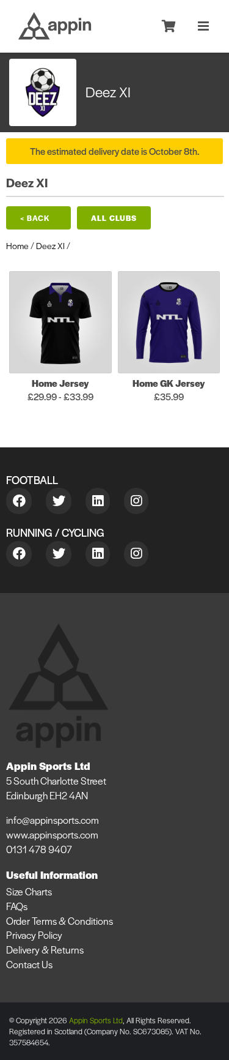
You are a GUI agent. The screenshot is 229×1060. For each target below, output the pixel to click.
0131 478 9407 (39, 849)
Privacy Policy (34, 935)
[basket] (169, 26)
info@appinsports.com (52, 820)
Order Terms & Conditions (59, 921)
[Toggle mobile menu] (204, 26)
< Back (35, 217)
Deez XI (50, 245)
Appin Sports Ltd (96, 1020)
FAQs (16, 906)
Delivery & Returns (45, 949)
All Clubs (114, 217)
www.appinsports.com (52, 834)
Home (17, 245)
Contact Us (29, 964)
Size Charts (29, 891)
